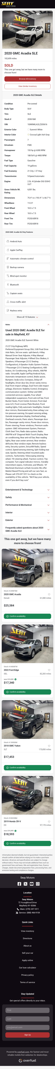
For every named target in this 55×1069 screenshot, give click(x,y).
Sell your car (27, 953)
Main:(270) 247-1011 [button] (29, 909)
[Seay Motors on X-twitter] (24, 883)
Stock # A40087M (10, 667)
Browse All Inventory (27, 79)
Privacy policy (27, 975)
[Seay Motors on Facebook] (18, 883)
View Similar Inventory (27, 86)
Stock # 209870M (10, 591)
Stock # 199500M (10, 742)
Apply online (27, 960)
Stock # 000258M (10, 818)
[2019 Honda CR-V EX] (27, 795)
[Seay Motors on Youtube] (31, 883)
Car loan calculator (27, 967)
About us (27, 946)
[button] (41, 4)
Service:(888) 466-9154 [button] (29, 912)
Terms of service (27, 982)
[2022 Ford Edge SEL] (27, 643)
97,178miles (45, 825)
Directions (27, 938)
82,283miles (45, 674)
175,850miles (45, 749)
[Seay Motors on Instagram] (37, 883)
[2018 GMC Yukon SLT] (27, 719)
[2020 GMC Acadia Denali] (27, 568)
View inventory (27, 931)
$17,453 (9, 756)
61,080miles (45, 598)
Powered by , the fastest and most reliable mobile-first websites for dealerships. (28, 1053)
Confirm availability (17, 616)
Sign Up (27, 1035)
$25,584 (9, 605)
